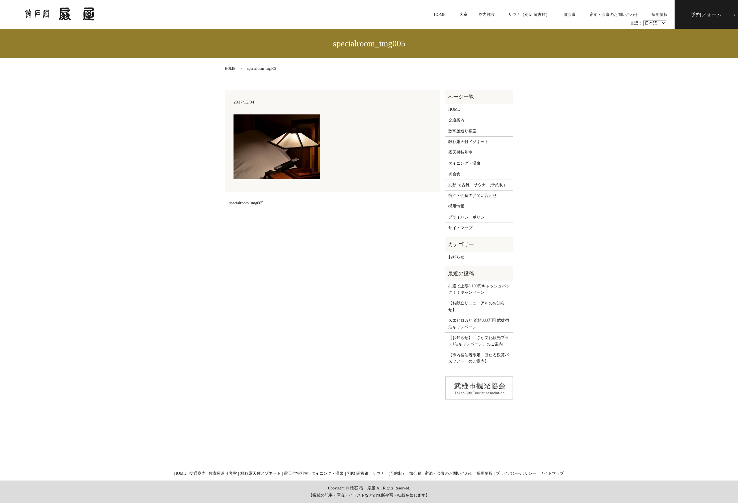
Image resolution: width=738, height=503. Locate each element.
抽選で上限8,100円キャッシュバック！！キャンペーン (479, 289)
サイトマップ (460, 228)
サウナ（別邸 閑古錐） (529, 14)
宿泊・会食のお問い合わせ (614, 14)
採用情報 (660, 14)
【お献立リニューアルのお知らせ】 (476, 306)
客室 (464, 14)
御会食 (570, 14)
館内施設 (487, 14)
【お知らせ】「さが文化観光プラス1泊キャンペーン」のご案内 (478, 341)
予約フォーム (706, 14)
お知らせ (456, 257)
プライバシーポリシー (468, 217)
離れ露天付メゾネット (468, 142)
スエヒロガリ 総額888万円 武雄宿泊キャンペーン (478, 323)
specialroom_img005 (246, 203)
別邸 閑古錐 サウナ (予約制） (477, 185)
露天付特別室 (460, 152)
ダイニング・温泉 (464, 163)
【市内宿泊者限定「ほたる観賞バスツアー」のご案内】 (478, 358)
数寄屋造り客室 (462, 131)
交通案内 (456, 120)
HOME (440, 14)
